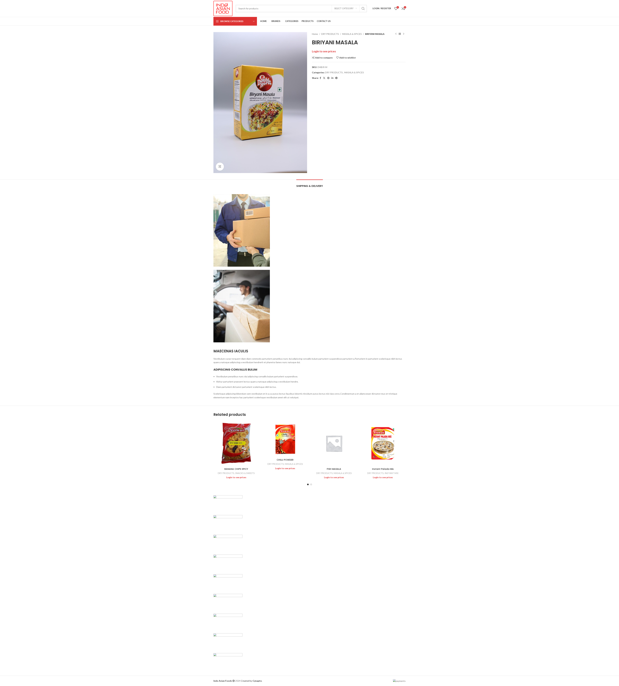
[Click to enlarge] (220, 167)
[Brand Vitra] (227, 503)
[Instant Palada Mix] (383, 443)
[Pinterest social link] (328, 78)
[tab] (309, 184)
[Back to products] (400, 34)
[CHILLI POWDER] (285, 438)
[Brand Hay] (227, 601)
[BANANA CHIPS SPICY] (236, 443)
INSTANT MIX (391, 473)
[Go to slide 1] (308, 484)
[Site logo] (222, 8)
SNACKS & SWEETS (245, 473)
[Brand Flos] (227, 621)
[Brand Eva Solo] (227, 641)
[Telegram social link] (336, 78)
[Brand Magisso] (227, 522)
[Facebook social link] (320, 78)
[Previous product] (396, 34)
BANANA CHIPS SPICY (236, 469)
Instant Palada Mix (383, 469)
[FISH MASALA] (334, 443)
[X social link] (324, 78)
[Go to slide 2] (311, 484)
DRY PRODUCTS (330, 34)
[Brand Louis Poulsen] (227, 542)
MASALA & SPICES (352, 34)
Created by (251, 680)
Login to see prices (324, 51)
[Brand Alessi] (227, 660)
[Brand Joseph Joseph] (227, 582)
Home (315, 34)
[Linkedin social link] (332, 78)
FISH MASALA (334, 469)
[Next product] (404, 34)
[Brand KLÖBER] (227, 562)
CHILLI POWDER (285, 459)
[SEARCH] (363, 8)
